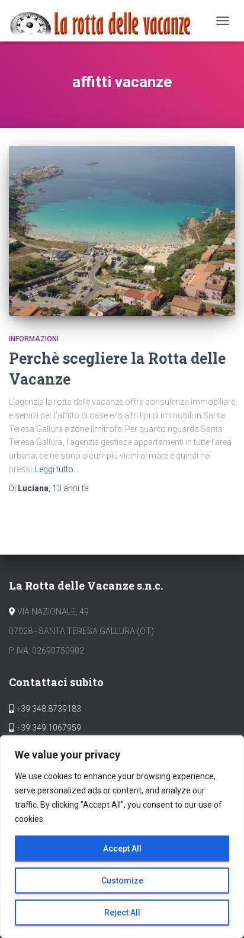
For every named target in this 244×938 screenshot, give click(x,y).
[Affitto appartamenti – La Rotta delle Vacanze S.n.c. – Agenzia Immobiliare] (105, 21)
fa (70, 488)
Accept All (122, 848)
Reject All (122, 912)
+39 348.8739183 (47, 708)
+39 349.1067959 (47, 727)
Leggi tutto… (57, 469)
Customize (122, 880)
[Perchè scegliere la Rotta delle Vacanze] (122, 231)
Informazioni (34, 339)
